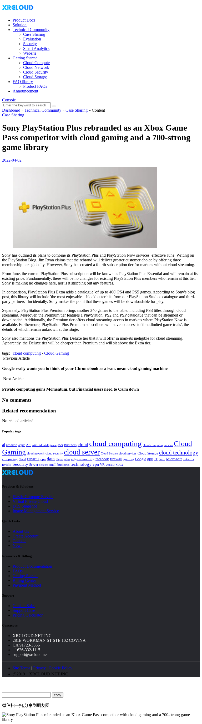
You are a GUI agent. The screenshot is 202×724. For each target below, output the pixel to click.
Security (30, 44)
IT (156, 459)
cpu (43, 459)
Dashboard (11, 110)
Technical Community (31, 29)
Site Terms (21, 668)
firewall (116, 459)
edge (67, 459)
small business (59, 465)
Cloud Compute (36, 62)
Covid (22, 459)
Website (29, 53)
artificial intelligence (44, 445)
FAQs (18, 571)
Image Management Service (36, 511)
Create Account (25, 536)
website (110, 464)
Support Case (24, 610)
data (51, 458)
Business (70, 445)
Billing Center (24, 580)
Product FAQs (35, 86)
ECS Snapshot (25, 506)
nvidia (6, 465)
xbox (119, 465)
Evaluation (32, 39)
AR (28, 445)
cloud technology (178, 452)
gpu (150, 459)
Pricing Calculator (28, 615)
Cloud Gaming (56, 353)
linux (162, 459)
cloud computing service (158, 445)
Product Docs (24, 20)
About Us (21, 531)
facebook (102, 459)
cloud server (82, 452)
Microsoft (174, 459)
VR (102, 465)
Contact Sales (24, 605)
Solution (20, 25)
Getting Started (25, 58)
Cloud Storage (35, 77)
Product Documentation (32, 566)
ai (3, 444)
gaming (128, 459)
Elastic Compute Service (33, 496)
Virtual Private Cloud (30, 501)
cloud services (128, 453)
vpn (96, 464)
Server (33, 465)
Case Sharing (34, 34)
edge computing (82, 459)
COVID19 (33, 459)
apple (21, 445)
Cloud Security (35, 72)
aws (60, 445)
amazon (11, 445)
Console (9, 100)
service (43, 465)
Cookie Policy (60, 668)
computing (10, 459)
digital (59, 459)
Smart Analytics (36, 48)
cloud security (54, 453)
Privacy (40, 668)
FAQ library (23, 81)
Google (140, 459)
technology (81, 464)
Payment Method (27, 585)
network (188, 459)
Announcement (25, 91)
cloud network (35, 453)
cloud (83, 444)
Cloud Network (36, 67)
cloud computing (27, 353)
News (17, 545)
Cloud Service (109, 453)
